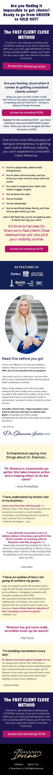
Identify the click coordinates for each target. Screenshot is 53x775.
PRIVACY (19, 764)
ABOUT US (33, 764)
